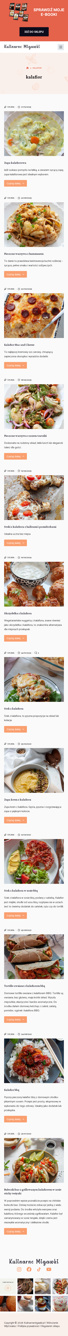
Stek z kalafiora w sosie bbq (21, 890)
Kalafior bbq (11, 1089)
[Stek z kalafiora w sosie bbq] (34, 861)
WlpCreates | (11, 1326)
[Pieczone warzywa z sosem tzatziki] (34, 406)
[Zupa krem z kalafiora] (34, 770)
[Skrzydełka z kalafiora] (34, 584)
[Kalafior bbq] (34, 1060)
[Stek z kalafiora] (34, 679)
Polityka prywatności (29, 1326)
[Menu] (61, 47)
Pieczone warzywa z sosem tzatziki (25, 435)
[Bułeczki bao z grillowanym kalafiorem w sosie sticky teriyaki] (34, 1160)
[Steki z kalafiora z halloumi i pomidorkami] (34, 497)
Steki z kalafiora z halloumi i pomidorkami (30, 526)
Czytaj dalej (17, 184)
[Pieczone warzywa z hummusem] (34, 224)
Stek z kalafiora (13, 708)
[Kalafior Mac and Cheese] (34, 315)
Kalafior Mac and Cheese (19, 344)
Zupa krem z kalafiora (17, 799)
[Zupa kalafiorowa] (34, 133)
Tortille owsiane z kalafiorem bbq (24, 985)
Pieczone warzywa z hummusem (24, 253)
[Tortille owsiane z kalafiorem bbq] (34, 956)
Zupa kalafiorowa (15, 162)
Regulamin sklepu (50, 1326)
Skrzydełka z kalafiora (18, 613)
